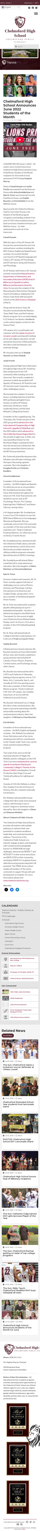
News (20, 120)
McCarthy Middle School (14, 927)
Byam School (10, 934)
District (3, 3)
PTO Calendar (8, 916)
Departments (28, 3)
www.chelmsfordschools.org (15, 880)
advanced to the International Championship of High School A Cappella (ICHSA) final (19, 425)
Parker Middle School (13, 930)
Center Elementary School (15, 938)
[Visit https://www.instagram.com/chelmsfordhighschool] (29, 8)
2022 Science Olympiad (25, 299)
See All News (7, 1035)
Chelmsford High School (14, 923)
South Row (9, 945)
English (7, 7)
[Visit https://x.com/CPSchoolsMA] (36, 8)
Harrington (9, 941)
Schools (8, 3)
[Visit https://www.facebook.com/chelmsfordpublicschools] (32, 8)
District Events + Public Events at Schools (17, 911)
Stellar (23, 1529)
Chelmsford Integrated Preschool (18, 948)
